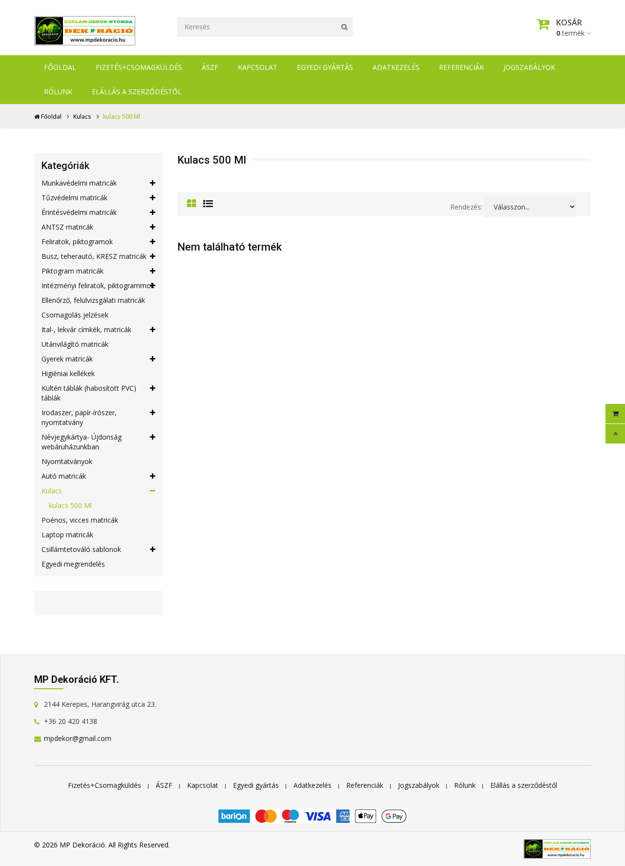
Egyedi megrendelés (73, 564)
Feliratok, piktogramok (77, 241)
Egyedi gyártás (325, 67)
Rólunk (58, 91)
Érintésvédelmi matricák (79, 212)
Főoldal (60, 67)
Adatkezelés (396, 67)
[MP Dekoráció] (84, 28)
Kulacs (82, 116)
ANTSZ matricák (67, 227)
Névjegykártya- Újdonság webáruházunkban (82, 441)
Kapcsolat (257, 67)
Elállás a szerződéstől (137, 91)
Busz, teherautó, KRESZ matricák (94, 256)
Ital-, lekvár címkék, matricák (86, 329)
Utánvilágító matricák (75, 344)
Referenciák (461, 67)
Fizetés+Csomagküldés (139, 67)
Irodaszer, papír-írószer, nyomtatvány (79, 417)
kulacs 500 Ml (70, 505)
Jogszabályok (529, 67)
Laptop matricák (67, 534)
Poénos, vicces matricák (80, 520)
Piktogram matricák (73, 270)
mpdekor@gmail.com (77, 738)
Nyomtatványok (67, 461)
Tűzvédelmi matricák (74, 197)
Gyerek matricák (67, 358)
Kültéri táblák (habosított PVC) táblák (89, 392)
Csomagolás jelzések (75, 314)
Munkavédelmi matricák (79, 183)
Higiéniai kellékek (68, 373)
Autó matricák (64, 476)
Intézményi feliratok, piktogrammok (98, 285)
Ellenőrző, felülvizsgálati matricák (93, 300)
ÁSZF (210, 67)
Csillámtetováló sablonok (81, 549)
